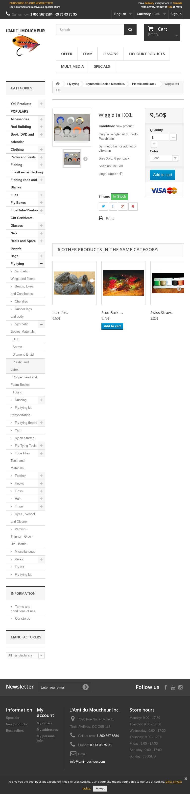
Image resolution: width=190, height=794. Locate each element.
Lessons (110, 53)
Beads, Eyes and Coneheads (22, 290)
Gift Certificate (21, 218)
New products (16, 724)
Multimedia (72, 66)
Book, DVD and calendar (22, 138)
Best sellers (15, 731)
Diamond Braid (23, 354)
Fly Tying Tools (25, 446)
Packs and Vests (23, 157)
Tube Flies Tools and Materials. (20, 460)
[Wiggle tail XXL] (72, 158)
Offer (66, 53)
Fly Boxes (18, 202)
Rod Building (21, 127)
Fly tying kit (23, 574)
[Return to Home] (57, 84)
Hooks (19, 483)
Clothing (17, 149)
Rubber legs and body (21, 312)
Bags (14, 256)
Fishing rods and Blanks (24, 183)
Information (23, 593)
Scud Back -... (112, 312)
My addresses (47, 730)
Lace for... (60, 312)
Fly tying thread (25, 423)
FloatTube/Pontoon (25, 210)
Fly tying (17, 263)
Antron (17, 347)
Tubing (17, 392)
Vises (18, 559)
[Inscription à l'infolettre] (95, 5)
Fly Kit (19, 567)
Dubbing (20, 400)
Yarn (17, 430)
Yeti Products (21, 104)
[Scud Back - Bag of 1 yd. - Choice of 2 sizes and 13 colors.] (123, 283)
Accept (100, 788)
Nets (14, 233)
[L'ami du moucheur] (25, 42)
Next (85, 158)
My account (45, 712)
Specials (102, 66)
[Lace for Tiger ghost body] (74, 283)
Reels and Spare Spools (23, 244)
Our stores (22, 618)
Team (87, 53)
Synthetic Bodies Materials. (23, 327)
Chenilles (21, 301)
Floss (18, 491)
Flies (14, 195)
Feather (20, 476)
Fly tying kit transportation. (21, 411)
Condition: (107, 126)
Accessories (20, 119)
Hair (17, 499)
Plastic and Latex (20, 365)
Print (110, 218)
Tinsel (19, 506)
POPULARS (19, 111)
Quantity (156, 130)
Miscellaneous (24, 551)
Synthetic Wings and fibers (23, 275)
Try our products (146, 53)
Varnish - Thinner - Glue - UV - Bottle (22, 536)
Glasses (17, 225)
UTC (16, 339)
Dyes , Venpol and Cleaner (23, 517)
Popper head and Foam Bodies (24, 381)
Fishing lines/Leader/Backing (27, 168)
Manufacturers (26, 637)
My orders (44, 723)
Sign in (176, 14)
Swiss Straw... (161, 312)
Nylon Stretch (24, 438)
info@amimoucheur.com (87, 761)
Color (154, 151)
